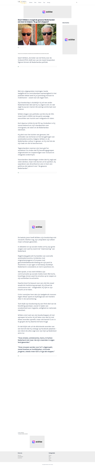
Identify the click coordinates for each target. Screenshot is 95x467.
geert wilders (22, 433)
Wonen (50, 455)
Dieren (50, 457)
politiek (26, 433)
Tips (49, 459)
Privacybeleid (20, 456)
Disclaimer (20, 457)
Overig (50, 460)
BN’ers (23, 432)
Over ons (19, 455)
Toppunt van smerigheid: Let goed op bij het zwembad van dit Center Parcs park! (33, 53)
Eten (50, 456)
